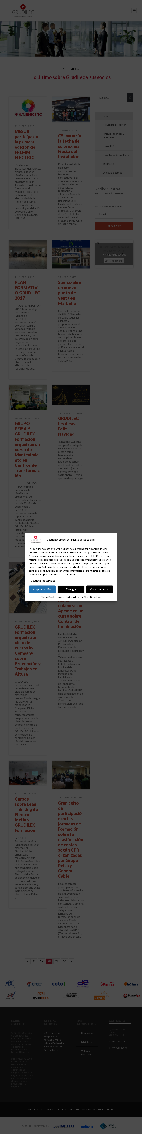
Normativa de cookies (52, 596)
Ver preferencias (99, 589)
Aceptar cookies (42, 589)
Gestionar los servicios (43, 580)
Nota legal (95, 596)
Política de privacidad (77, 596)
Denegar (71, 589)
